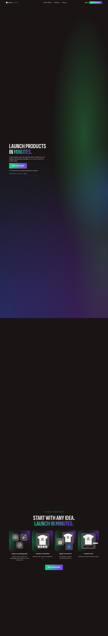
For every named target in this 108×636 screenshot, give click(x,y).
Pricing (64, 2)
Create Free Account (95, 2)
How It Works (47, 2)
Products (57, 2)
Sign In (87, 2)
